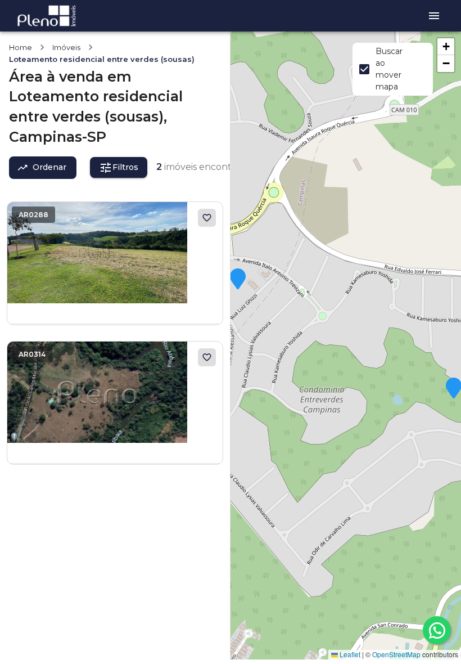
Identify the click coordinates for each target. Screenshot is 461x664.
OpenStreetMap (396, 654)
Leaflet (349, 654)
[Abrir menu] (434, 15)
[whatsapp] (437, 630)
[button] (238, 279)
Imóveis (66, 47)
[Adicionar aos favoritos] (207, 218)
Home (20, 47)
